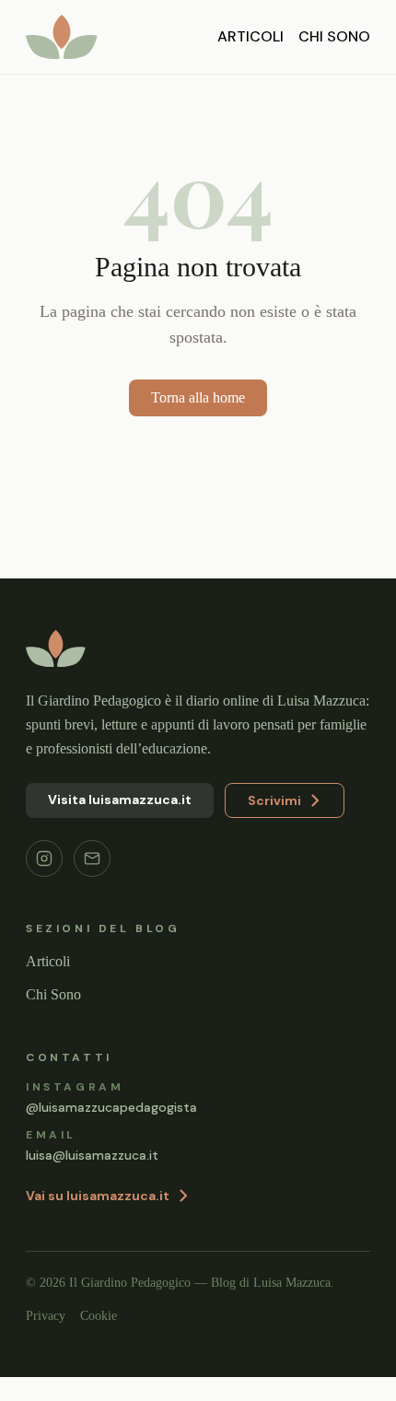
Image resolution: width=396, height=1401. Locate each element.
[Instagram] (44, 882)
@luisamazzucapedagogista (111, 1131)
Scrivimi (274, 824)
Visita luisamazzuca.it (120, 823)
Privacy (47, 1340)
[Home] (62, 37)
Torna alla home (198, 397)
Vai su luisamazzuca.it (97, 1219)
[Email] (92, 882)
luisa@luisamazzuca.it (92, 1179)
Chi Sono (334, 36)
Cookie (105, 1340)
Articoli (250, 36)
